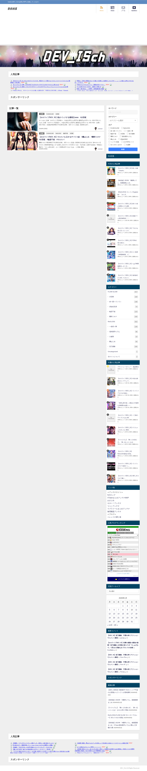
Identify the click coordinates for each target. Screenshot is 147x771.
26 (110, 621)
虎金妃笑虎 (123, 306)
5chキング (111, 495)
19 (110, 618)
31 (132, 621)
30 (127, 621)
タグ (110, 125)
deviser (100, 128)
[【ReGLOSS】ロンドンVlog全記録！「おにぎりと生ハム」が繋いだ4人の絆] (111, 195)
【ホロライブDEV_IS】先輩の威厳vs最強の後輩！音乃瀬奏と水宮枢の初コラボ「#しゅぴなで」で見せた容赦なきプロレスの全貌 (122, 645)
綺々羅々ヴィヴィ (123, 301)
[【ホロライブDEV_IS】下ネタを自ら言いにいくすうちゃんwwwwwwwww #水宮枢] (111, 231)
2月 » (116, 625)
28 (118, 621)
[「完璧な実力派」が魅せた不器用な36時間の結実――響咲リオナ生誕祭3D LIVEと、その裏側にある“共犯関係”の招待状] (111, 406)
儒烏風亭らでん (123, 331)
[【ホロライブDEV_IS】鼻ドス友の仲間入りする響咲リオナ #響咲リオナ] (111, 206)
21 (118, 618)
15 (123, 614)
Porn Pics (123, 657)
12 (110, 614)
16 (127, 614)
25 (136, 618)
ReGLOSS (58, 133)
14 (118, 614)
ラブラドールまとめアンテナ (118, 509)
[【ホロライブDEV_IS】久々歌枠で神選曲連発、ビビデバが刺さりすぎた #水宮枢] (111, 255)
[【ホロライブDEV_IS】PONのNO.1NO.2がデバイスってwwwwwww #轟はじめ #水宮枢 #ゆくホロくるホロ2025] (111, 243)
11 (136, 610)
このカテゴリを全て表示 (122, 573)
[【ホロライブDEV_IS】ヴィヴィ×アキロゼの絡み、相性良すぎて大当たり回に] (111, 394)
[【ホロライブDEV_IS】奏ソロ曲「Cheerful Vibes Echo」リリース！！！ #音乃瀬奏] (111, 171)
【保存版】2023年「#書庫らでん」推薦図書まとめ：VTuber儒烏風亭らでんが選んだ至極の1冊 (123, 725)
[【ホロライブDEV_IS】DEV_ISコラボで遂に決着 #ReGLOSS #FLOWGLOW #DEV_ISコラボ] (111, 479)
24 (132, 618)
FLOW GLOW (50, 114)
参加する (136, 575)
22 (123, 618)
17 (132, 614)
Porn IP (122, 664)
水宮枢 (41, 113)
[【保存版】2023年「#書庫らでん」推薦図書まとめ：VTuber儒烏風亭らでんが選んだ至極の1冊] (111, 183)
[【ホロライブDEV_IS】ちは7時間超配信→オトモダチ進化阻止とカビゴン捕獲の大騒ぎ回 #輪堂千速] (111, 266)
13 (114, 614)
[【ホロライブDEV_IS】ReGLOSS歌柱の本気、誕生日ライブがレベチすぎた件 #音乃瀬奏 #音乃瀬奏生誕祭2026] (111, 454)
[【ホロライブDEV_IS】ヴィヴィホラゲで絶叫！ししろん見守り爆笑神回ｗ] (111, 466)
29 (123, 621)
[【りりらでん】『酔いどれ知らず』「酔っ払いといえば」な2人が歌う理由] (111, 442)
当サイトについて (122, 356)
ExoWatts (110, 650)
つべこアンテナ (113, 506)
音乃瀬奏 (123, 346)
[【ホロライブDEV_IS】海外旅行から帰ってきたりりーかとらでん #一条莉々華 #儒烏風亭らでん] (111, 278)
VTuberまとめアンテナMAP (118, 498)
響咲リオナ (123, 316)
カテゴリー (112, 116)
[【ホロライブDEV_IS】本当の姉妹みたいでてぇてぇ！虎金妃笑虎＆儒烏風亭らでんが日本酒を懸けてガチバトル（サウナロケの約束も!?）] (111, 381)
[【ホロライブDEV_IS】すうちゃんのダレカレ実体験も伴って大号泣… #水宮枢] (111, 430)
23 (127, 618)
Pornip (122, 672)
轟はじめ (123, 341)
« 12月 (109, 625)
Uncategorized (122, 351)
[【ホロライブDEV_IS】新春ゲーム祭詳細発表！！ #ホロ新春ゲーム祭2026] (111, 219)
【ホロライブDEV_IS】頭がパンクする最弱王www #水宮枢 (62, 117)
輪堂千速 (65, 133)
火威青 (123, 336)
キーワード (112, 108)
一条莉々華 (123, 326)
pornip (122, 638)
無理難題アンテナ (114, 511)
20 (114, 618)
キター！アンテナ (114, 503)
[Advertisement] (73, 29)
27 (114, 621)
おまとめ (110, 500)
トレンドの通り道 (114, 517)
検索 (123, 149)
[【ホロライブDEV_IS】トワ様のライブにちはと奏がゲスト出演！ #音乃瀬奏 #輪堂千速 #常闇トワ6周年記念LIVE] (111, 418)
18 (136, 614)
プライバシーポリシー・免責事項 (128, 367)
